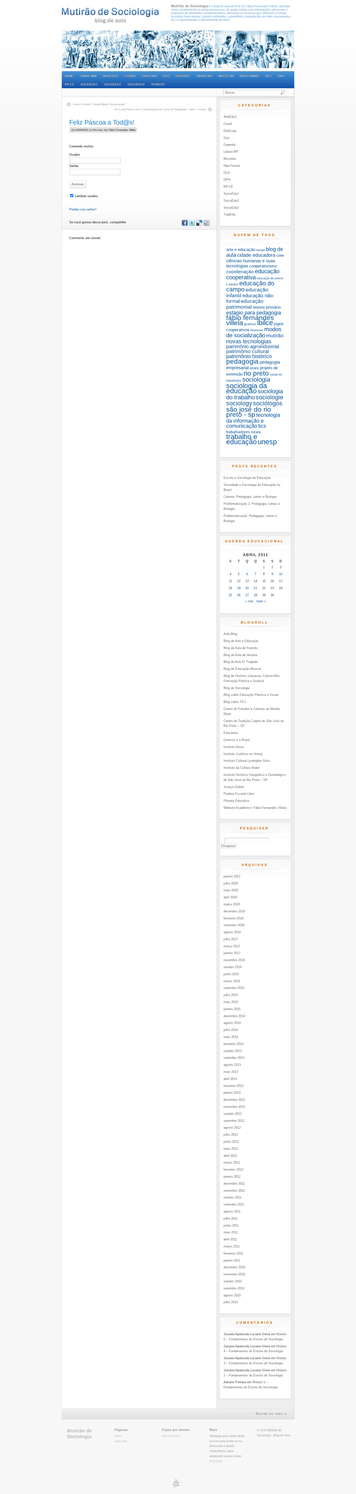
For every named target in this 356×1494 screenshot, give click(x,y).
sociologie (269, 397)
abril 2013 (230, 1079)
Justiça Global (234, 787)
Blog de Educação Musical (242, 669)
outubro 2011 (232, 1197)
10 (280, 574)
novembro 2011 (234, 1190)
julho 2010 (231, 1302)
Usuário (74, 154)
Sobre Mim (88, 75)
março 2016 (232, 981)
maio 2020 (231, 890)
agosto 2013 (232, 1065)
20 (247, 588)
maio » (261, 601)
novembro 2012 (234, 1106)
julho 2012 (231, 1134)
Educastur (231, 733)
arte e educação (240, 249)
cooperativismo (263, 266)
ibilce (265, 323)
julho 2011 (231, 1218)
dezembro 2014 (234, 1016)
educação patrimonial (244, 304)
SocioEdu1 (89, 84)
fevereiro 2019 (233, 918)
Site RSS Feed (170, 1436)
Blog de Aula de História (240, 655)
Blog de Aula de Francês (241, 648)
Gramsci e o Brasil (237, 740)
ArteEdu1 (110, 75)
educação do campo (250, 286)
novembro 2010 (234, 1274)
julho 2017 (231, 939)
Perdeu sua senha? (82, 209)
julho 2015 (231, 995)
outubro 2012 (233, 1114)
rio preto (256, 373)
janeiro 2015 (232, 1009)
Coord (130, 75)
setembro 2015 (234, 988)
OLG (268, 75)
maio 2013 (231, 1072)
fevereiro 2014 (233, 1044)
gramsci (250, 324)
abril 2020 (230, 897)
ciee (280, 255)
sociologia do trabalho (254, 394)
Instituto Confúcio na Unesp (243, 754)
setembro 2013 (234, 1058)
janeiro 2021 (232, 876)
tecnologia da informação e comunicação (253, 420)
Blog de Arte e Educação (241, 641)
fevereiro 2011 (233, 1253)
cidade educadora (256, 255)
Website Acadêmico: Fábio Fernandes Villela (255, 808)
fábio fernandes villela (250, 320)
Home (69, 75)
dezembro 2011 (234, 1183)
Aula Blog (230, 634)
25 (230, 595)
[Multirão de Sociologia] (110, 15)
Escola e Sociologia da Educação (247, 478)
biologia (260, 250)
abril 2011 (230, 1239)
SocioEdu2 (112, 84)
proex (254, 368)
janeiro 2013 (232, 1092)
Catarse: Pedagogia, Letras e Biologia (250, 496)
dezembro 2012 (234, 1099)
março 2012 (232, 1162)
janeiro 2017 (232, 953)
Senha (73, 166)
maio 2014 (231, 1037)
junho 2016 (231, 974)
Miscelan (225, 75)
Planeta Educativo (236, 801)
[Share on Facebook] (184, 224)
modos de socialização (253, 332)
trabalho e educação (241, 439)
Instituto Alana (234, 747)
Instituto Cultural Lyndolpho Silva (247, 761)
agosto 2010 (232, 1295)
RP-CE (69, 84)
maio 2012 (231, 1148)
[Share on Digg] (206, 224)
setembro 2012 (234, 1121)
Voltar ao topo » (271, 1413)
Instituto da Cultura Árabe (241, 768)
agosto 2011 (232, 1211)
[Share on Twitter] (192, 224)
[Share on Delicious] (199, 224)
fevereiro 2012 (233, 1169)
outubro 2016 (233, 967)
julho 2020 (231, 883)
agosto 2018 (232, 932)
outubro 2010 (233, 1281)
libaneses (256, 330)
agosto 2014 (232, 1023)
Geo (166, 75)
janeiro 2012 (232, 1176)
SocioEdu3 (136, 84)
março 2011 (232, 1246)
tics (262, 426)
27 (247, 595)
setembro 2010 (234, 1288)
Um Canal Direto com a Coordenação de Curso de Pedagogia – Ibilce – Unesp (160, 109)
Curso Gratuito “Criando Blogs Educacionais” (99, 104)
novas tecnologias (248, 341)
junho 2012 (231, 1141)
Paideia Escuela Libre (239, 793)
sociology (239, 403)
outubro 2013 (233, 1051)
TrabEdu (158, 84)
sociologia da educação (246, 388)
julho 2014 (231, 1030)
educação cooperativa (252, 274)
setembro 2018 (234, 925)
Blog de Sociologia (237, 688)
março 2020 (232, 904)
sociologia (256, 379)
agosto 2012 (232, 1127)
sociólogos (267, 403)
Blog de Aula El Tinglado (241, 662)
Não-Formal (249, 75)
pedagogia (242, 361)
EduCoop (149, 75)
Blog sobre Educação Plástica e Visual (251, 695)
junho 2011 (231, 1225)
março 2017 (232, 946)
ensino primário (267, 307)
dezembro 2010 (234, 1267)
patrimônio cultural (247, 351)
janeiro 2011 (232, 1260)
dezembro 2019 (234, 911)
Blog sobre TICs (235, 702)
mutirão (275, 335)
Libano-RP (204, 75)
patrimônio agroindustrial (252, 346)
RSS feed (215, 1461)
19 (238, 588)
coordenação (240, 271)
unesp (267, 442)
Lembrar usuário (86, 196)
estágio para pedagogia (253, 313)
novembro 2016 (234, 960)
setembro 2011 (234, 1204)
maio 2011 (231, 1232)
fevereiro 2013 (233, 1086)
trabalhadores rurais (243, 432)
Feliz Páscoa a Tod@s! (102, 122)
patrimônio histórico (249, 356)
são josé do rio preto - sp (248, 411)
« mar (249, 601)
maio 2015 (231, 1002)
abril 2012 (230, 1155)
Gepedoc (183, 75)
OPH (281, 75)
